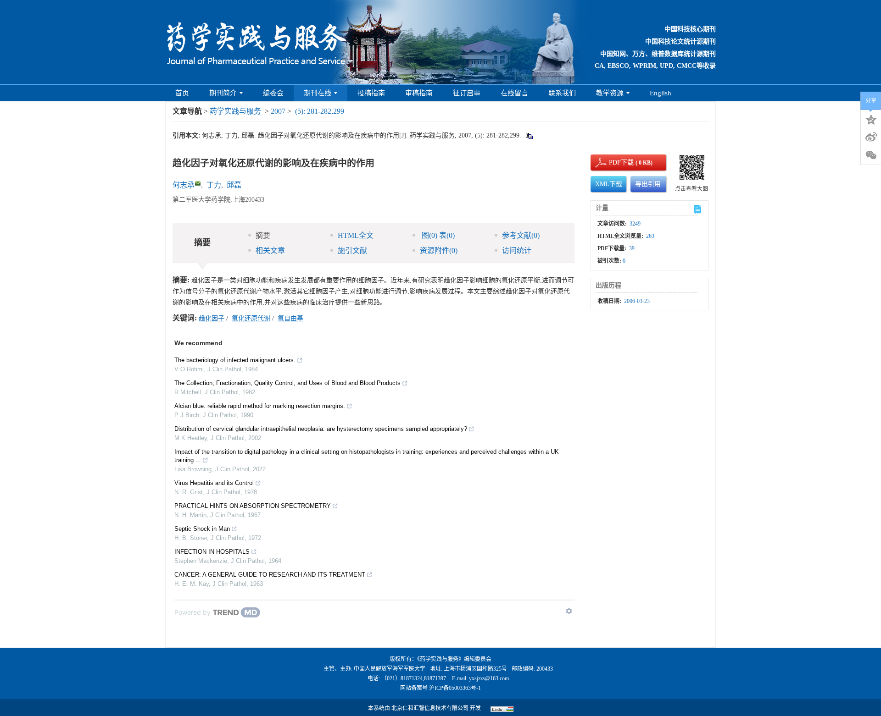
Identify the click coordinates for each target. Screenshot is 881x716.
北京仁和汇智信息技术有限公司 (429, 708)
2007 (278, 111)
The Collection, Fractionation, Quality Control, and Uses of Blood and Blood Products (287, 383)
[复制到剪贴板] (529, 135)
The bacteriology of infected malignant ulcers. (235, 360)
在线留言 (514, 93)
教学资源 (610, 93)
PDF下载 (613, 162)
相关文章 (270, 250)
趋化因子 (211, 318)
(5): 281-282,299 (319, 111)
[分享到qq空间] (871, 118)
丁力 (213, 185)
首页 (182, 93)
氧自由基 (290, 318)
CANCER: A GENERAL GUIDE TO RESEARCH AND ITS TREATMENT (269, 574)
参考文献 (521, 235)
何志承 (184, 185)
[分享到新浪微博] (871, 137)
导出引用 (648, 184)
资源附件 (438, 250)
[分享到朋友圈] (871, 155)
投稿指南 (371, 93)
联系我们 (562, 93)
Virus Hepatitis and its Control (214, 482)
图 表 (437, 235)
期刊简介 (223, 93)
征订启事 (466, 93)
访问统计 (516, 250)
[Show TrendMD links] (569, 611)
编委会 (273, 93)
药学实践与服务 (235, 111)
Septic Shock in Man (202, 528)
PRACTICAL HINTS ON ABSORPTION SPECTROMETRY (252, 505)
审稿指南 (419, 93)
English (660, 93)
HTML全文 (356, 235)
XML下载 (608, 184)
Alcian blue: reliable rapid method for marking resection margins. (259, 405)
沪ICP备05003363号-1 (455, 688)
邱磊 (234, 185)
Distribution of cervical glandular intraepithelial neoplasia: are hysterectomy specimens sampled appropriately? (320, 428)
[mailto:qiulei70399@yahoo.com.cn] (198, 183)
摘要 (263, 235)
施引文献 (352, 250)
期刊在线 (317, 93)
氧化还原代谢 (251, 318)
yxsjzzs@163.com (489, 678)
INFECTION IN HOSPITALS (212, 551)
